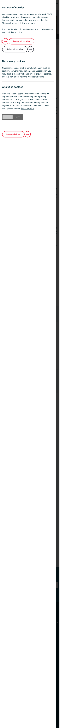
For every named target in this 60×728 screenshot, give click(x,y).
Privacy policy (15, 32)
